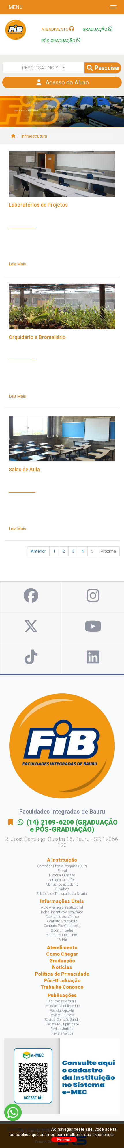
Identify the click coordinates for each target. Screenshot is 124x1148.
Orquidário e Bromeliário (37, 337)
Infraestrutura (34, 136)
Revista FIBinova (62, 1015)
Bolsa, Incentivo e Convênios (62, 912)
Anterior (38, 551)
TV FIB (62, 940)
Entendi (64, 1139)
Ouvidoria (62, 889)
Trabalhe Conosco (62, 987)
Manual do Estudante (62, 885)
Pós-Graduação (62, 980)
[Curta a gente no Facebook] (31, 597)
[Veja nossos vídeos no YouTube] (93, 627)
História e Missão (62, 875)
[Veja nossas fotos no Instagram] (93, 597)
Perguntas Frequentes (62, 935)
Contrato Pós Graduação (62, 926)
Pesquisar (106, 67)
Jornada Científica (62, 880)
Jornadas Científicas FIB (62, 1006)
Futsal (62, 871)
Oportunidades (62, 930)
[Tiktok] (31, 658)
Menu (16, 7)
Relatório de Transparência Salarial (62, 894)
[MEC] (62, 1075)
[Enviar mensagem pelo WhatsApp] (12, 1112)
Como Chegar (62, 954)
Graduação (62, 960)
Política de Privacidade (62, 974)
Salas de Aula (24, 469)
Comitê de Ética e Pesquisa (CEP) (62, 866)
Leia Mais (17, 264)
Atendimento (62, 947)
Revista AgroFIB (62, 1011)
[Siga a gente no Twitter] (31, 627)
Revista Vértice (62, 1033)
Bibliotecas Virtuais (62, 1001)
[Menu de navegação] (113, 7)
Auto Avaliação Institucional (62, 907)
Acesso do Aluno (66, 82)
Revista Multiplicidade (62, 1024)
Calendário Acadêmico (62, 917)
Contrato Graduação (62, 921)
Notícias (62, 967)
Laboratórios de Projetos (38, 205)
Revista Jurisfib (62, 1029)
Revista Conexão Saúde (62, 1020)
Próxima (108, 551)
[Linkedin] (93, 658)
